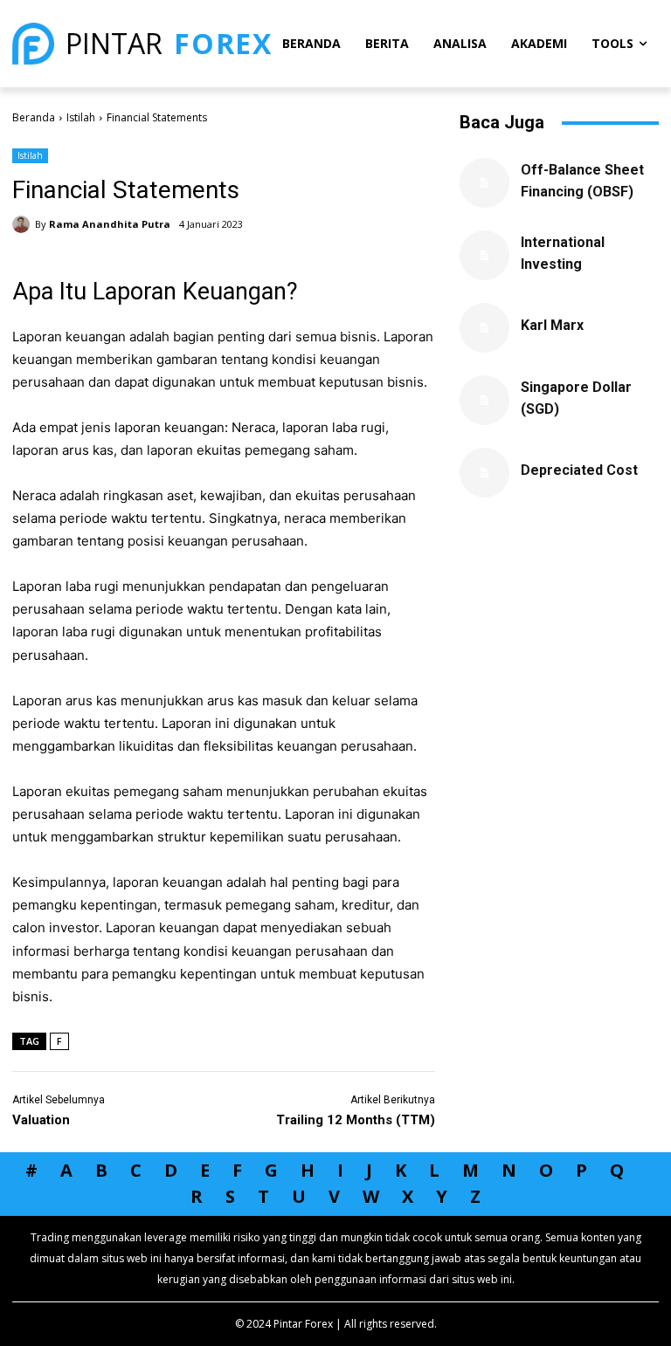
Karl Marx (552, 325)
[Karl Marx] (484, 328)
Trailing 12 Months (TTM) (355, 1120)
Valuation (41, 1120)
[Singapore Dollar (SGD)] (484, 400)
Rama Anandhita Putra (109, 223)
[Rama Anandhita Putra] (23, 224)
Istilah (80, 117)
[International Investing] (484, 255)
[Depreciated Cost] (484, 473)
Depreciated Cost (579, 470)
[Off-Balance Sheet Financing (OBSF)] (484, 183)
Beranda (33, 117)
